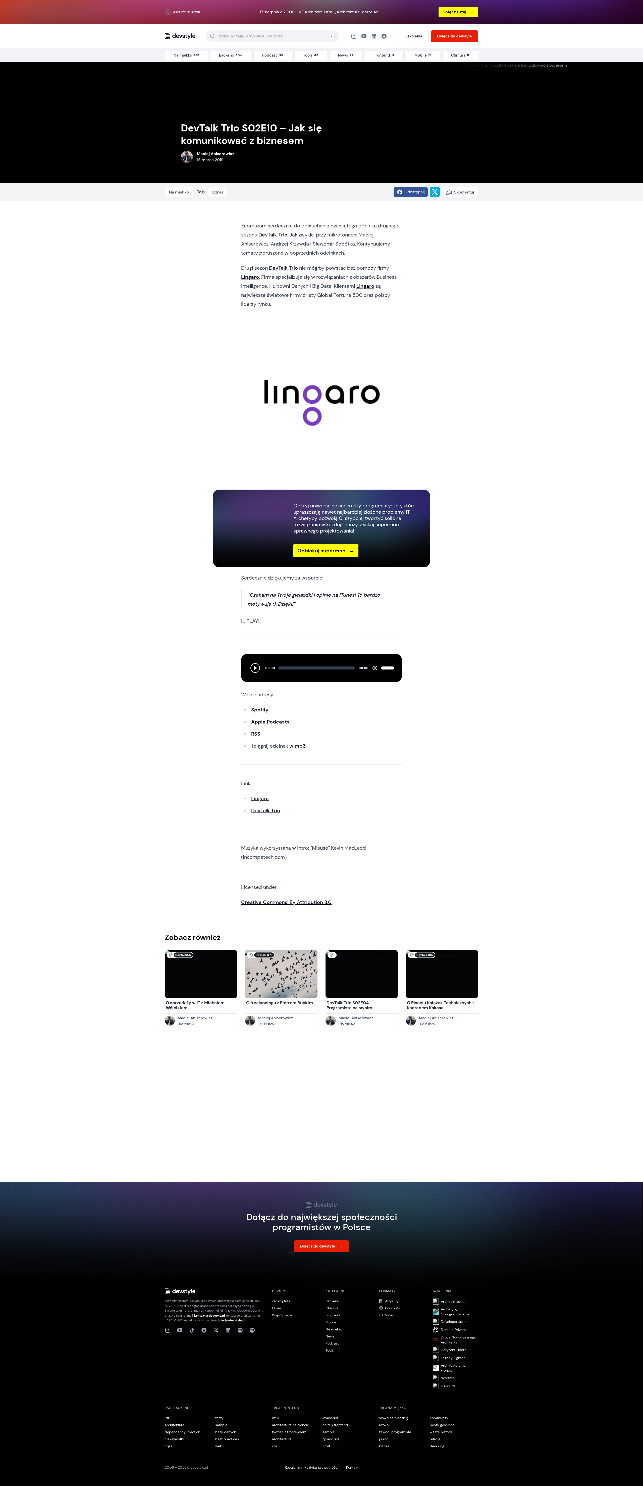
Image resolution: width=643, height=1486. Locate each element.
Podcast (332, 1343)
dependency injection (182, 1432)
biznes (218, 192)
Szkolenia (413, 36)
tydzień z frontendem (289, 1432)
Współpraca (282, 1315)
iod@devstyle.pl (233, 1320)
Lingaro (260, 798)
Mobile (331, 1322)
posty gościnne (442, 1425)
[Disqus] (321, 1109)
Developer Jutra (454, 1321)
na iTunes (342, 595)
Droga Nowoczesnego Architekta (458, 1340)
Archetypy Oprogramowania (455, 1311)
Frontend (333, 1315)
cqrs (168, 1446)
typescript (331, 1439)
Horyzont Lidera (453, 1350)
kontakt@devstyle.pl (209, 1316)
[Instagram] (354, 36)
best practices (227, 1439)
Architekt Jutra (453, 1301)
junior (383, 1439)
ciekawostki (174, 1439)
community (439, 1418)
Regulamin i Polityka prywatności (311, 1467)
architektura (174, 1425)
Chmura (332, 1308)
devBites (448, 1378)
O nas (277, 1308)
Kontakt (352, 1467)
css (275, 1446)
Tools (330, 1350)
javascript (330, 1418)
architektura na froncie (290, 1425)
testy (219, 1418)
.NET (168, 1418)
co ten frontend (335, 1425)
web (218, 1446)
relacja (435, 1439)
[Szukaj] (213, 36)
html (326, 1446)
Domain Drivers (453, 1329)
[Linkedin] (228, 1330)
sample (221, 1425)
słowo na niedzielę (394, 1418)
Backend (332, 1301)
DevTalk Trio (272, 234)
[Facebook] (374, 36)
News (330, 1336)
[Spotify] (252, 1330)
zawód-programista (395, 1432)
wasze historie (441, 1432)
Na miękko (179, 192)
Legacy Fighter (453, 1358)
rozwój (384, 1425)
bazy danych (225, 1432)
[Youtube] (180, 1330)
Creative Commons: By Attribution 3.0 (286, 902)
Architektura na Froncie (453, 1368)
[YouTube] (364, 36)
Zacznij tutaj (281, 1301)
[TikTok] (192, 1330)
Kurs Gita (448, 1386)
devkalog (437, 1446)
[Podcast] (240, 1330)
